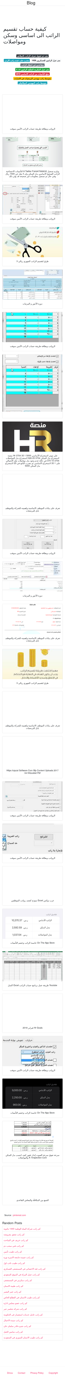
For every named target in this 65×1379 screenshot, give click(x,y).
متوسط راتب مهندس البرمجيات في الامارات (32, 78)
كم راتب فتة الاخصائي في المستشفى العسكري (25, 1268)
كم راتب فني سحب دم (14, 1245)
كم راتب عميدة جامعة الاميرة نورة (19, 1257)
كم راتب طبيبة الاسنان (13, 1285)
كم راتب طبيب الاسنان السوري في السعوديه (23, 1337)
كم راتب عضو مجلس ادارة (15, 1303)
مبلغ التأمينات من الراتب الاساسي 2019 (32, 73)
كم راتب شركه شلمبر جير (15, 1308)
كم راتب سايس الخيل (13, 1331)
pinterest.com (19, 1215)
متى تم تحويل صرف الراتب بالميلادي (32, 55)
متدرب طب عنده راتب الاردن (17, 60)
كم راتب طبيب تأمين (13, 1251)
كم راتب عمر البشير (12, 1291)
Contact (21, 1372)
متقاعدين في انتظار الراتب (32, 64)
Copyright (53, 1372)
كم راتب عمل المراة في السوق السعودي (22, 1274)
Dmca (10, 1372)
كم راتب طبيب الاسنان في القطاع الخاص (22, 1297)
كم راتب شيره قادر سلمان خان (17, 1325)
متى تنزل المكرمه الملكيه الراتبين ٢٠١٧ (32, 69)
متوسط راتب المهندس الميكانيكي (32, 83)
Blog (31, 2)
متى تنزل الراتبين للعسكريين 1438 (46, 60)
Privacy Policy (37, 1372)
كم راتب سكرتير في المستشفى (18, 1280)
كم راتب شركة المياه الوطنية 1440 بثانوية (22, 1228)
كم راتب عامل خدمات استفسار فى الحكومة (23, 1314)
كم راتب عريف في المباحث (16, 1240)
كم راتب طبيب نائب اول (14, 1262)
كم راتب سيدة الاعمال (13, 1320)
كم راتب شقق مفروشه (14, 1234)
